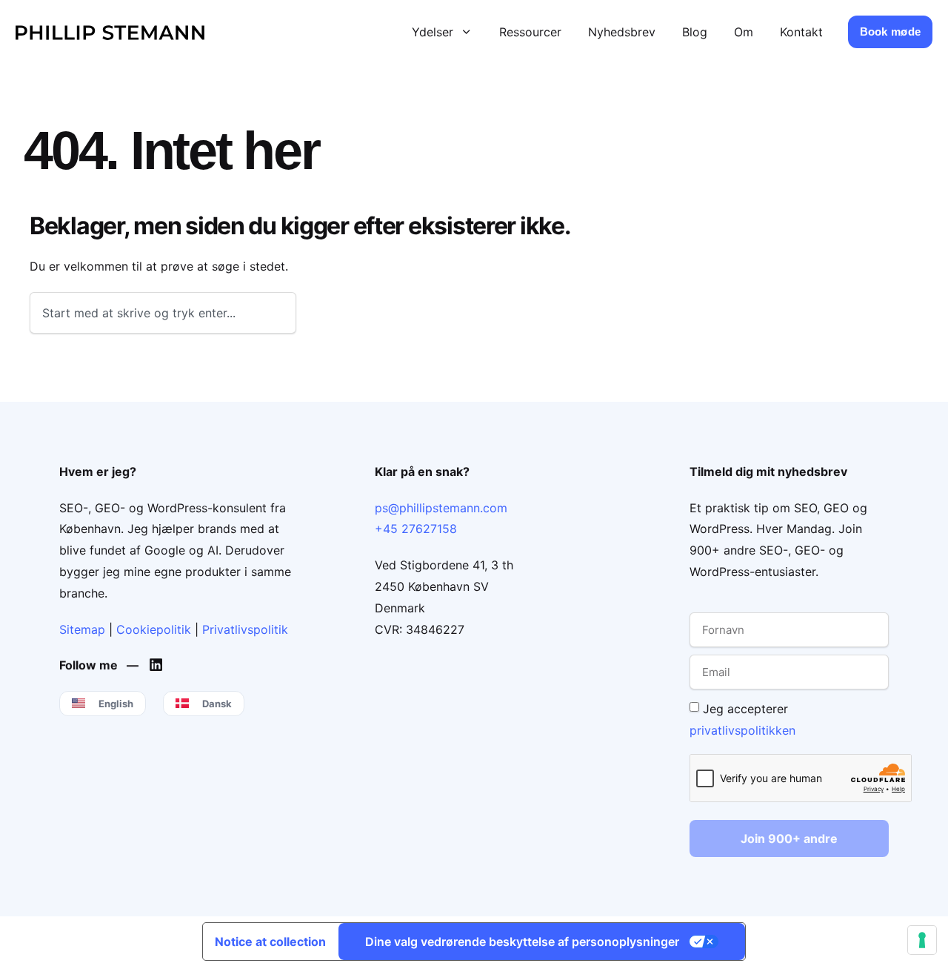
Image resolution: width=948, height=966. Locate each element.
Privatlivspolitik (245, 629)
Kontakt (801, 31)
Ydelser (432, 31)
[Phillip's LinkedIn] (159, 665)
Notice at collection (270, 941)
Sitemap (82, 629)
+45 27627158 (416, 528)
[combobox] (163, 313)
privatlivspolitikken (742, 729)
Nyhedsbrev (621, 31)
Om (743, 31)
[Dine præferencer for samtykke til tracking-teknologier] (922, 940)
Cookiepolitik (153, 629)
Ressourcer (530, 31)
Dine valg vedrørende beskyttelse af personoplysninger (522, 941)
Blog (694, 31)
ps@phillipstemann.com (441, 507)
